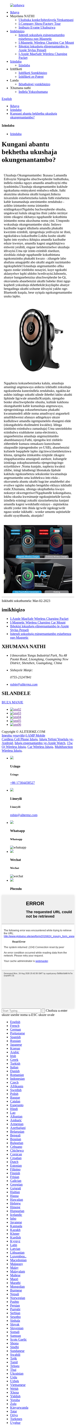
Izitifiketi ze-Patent (31, 76)
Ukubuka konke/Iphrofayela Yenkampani (46, 20)
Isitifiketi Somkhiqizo (33, 73)
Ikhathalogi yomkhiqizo (34, 84)
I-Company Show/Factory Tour (40, 23)
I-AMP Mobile (35, 735)
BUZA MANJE (12, 702)
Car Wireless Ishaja (40, 747)
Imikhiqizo (17, 31)
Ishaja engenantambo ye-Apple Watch (40, 743)
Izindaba (16, 61)
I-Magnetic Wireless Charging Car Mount (46, 42)
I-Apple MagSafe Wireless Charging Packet (39, 618)
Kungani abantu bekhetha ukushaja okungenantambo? (33, 115)
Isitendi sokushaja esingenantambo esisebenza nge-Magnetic (42, 37)
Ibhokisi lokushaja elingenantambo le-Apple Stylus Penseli (44, 48)
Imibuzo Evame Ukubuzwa (37, 27)
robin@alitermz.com (24, 684)
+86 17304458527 (22, 782)
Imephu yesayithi (13, 735)
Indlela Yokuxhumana (33, 91)
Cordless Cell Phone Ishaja (20, 739)
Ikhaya (14, 12)
